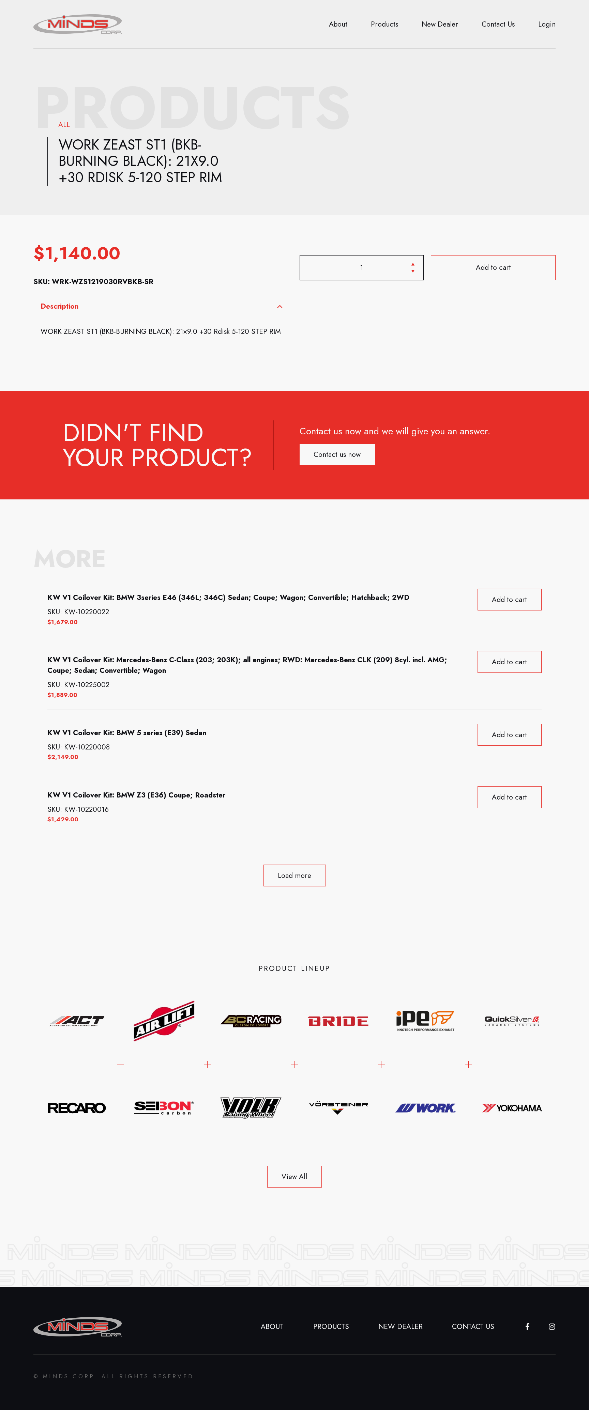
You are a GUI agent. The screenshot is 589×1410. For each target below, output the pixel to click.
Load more (294, 875)
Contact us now (337, 454)
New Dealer (440, 24)
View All (294, 1177)
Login (547, 24)
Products (384, 24)
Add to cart (493, 268)
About (338, 24)
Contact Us (498, 24)
